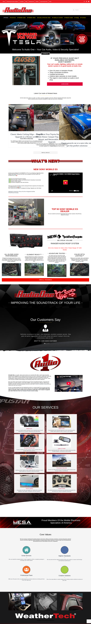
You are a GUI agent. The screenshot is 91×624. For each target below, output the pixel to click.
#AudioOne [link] (16, 191)
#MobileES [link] (10, 191)
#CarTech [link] (24, 191)
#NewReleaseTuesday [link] (13, 192)
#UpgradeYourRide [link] (30, 191)
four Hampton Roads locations (27, 387)
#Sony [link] (20, 191)
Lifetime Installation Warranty (41, 380)
